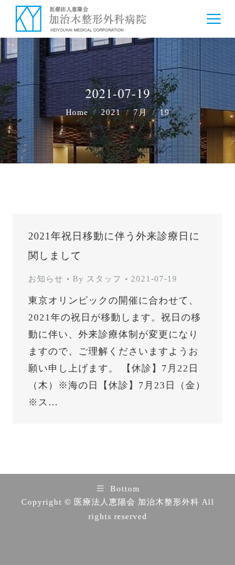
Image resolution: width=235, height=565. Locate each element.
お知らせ (45, 278)
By (97, 278)
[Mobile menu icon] (213, 19)
